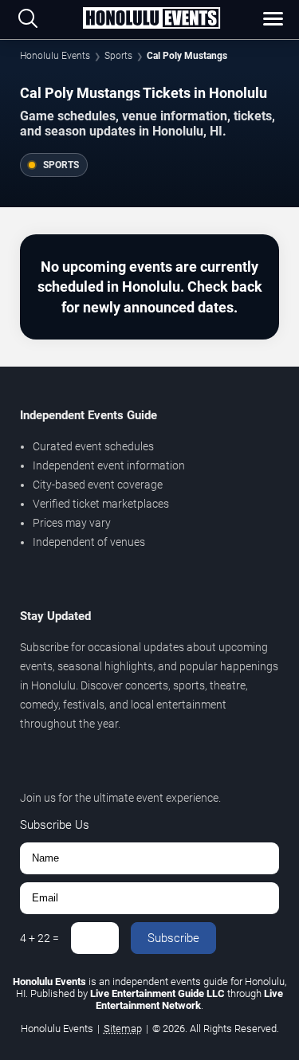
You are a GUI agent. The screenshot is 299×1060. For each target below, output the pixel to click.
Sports (118, 55)
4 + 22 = (39, 938)
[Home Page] (151, 19)
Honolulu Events (55, 55)
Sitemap (123, 1028)
